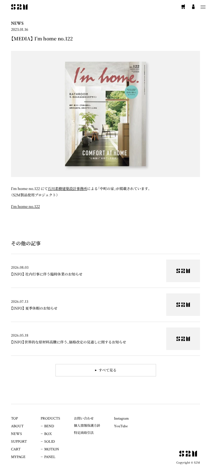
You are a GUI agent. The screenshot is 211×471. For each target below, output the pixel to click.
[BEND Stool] (105, 271)
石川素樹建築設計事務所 (67, 188)
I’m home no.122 (25, 206)
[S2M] (19, 7)
